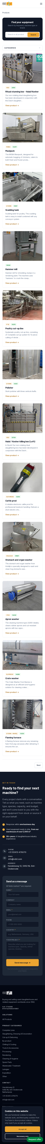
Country (11, 930)
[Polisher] (22, 364)
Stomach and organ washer (18, 559)
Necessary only (22, 1136)
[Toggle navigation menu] (41, 3)
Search (33, 35)
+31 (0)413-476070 (10, 1096)
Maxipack (10, 151)
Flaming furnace (13, 737)
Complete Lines (8, 1030)
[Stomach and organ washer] (22, 537)
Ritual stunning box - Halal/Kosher (22, 91)
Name (9, 890)
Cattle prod (11, 500)
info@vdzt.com (8, 1100)
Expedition (6, 1073)
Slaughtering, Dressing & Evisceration (17, 1034)
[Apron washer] (22, 596)
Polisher (9, 387)
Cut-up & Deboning (10, 1037)
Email (9, 910)
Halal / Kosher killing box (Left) (20, 441)
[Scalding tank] (22, 187)
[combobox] (16, 34)
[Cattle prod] (22, 477)
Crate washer (12, 678)
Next (39, 765)
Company (10, 900)
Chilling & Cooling (9, 1044)
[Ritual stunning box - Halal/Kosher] (22, 68)
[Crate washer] (22, 655)
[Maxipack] (22, 127)
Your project (13, 940)
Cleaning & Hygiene (10, 1059)
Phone (9, 920)
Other (4, 1076)
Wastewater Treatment (11, 1066)
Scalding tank (12, 210)
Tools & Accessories (10, 1048)
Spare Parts (7, 1062)
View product (11, 105)
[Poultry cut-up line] (22, 305)
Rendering (6, 1055)
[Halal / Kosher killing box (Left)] (22, 418)
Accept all (23, 1129)
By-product (6, 1041)
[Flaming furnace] (22, 714)
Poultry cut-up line (14, 328)
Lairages (5, 1069)
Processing (6, 1052)
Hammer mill (11, 269)
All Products (7, 1019)
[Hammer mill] (22, 246)
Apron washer (12, 619)
